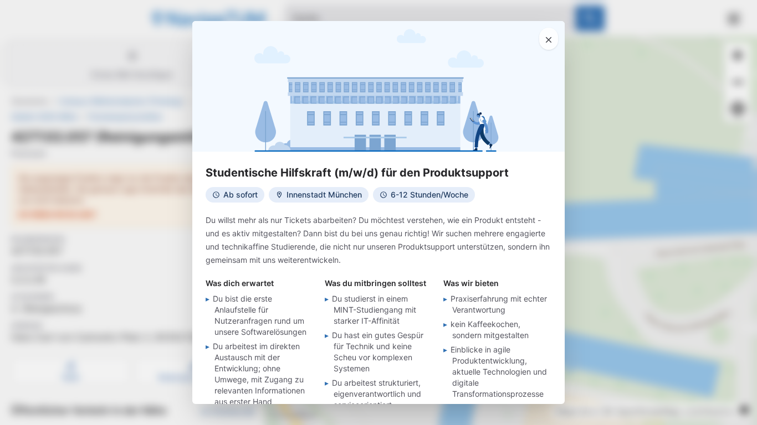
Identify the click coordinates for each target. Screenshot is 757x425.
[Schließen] (548, 39)
